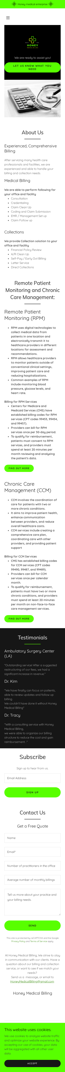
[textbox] (32, 778)
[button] (8, 17)
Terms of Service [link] (38, 941)
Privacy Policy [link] (18, 941)
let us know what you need (32, 67)
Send (32, 925)
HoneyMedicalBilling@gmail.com (32, 981)
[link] (32, 42)
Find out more (19, 468)
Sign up (32, 792)
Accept (32, 1063)
